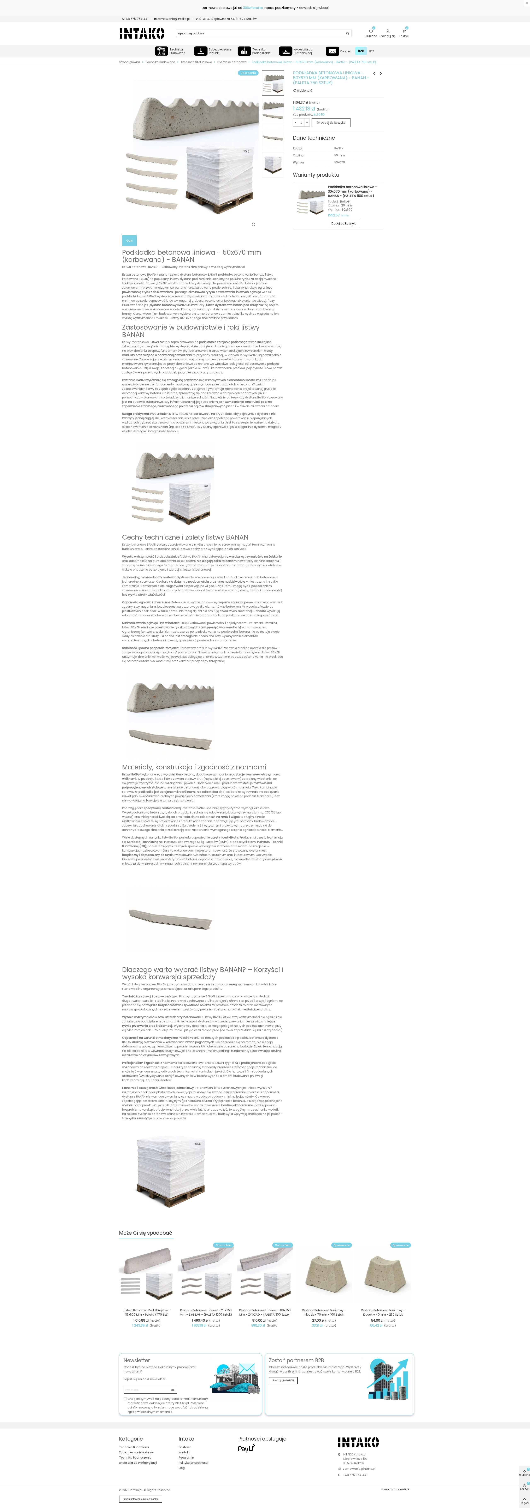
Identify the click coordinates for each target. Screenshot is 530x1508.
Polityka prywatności (193, 1463)
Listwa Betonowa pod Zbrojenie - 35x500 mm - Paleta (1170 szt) (147, 1312)
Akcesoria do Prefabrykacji (303, 50)
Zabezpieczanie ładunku (220, 50)
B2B (371, 51)
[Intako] (142, 33)
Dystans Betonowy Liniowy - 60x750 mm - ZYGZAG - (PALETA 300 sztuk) (265, 1312)
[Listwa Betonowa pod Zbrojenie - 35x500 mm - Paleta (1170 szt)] (147, 1274)
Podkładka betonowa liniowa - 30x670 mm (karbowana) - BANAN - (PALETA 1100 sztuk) (352, 191)
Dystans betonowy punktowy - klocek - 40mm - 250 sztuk (383, 1312)
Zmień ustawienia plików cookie (141, 1499)
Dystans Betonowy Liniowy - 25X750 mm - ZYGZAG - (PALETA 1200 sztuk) (206, 1312)
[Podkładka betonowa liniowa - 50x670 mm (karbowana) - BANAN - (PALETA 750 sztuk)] (253, 224)
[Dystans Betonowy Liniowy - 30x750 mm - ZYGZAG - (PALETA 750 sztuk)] (374, 73)
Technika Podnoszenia (261, 50)
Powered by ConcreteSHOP (395, 1489)
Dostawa (185, 1447)
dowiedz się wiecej (314, 7)
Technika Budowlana (177, 50)
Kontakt (346, 51)
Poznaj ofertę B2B (283, 1380)
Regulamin (186, 1457)
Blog (182, 1468)
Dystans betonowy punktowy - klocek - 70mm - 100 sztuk (324, 1312)
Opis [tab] (129, 241)
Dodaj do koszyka (343, 223)
